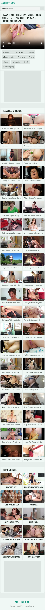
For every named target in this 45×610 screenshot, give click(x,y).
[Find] (42, 8)
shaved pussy (9, 67)
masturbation (9, 57)
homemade (19, 52)
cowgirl (31, 52)
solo (27, 62)
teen (32, 57)
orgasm (7, 52)
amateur (22, 57)
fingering (17, 62)
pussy (7, 62)
